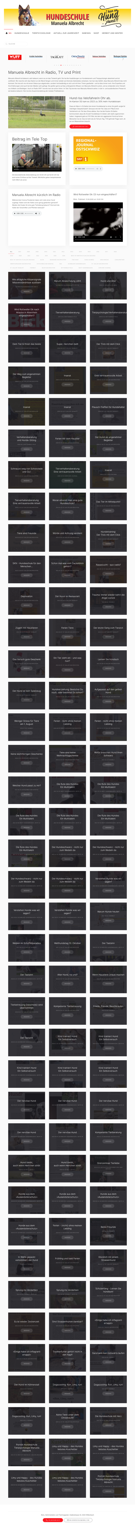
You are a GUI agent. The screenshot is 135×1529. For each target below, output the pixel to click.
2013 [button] (71, 251)
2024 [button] (46, 255)
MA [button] (10, 33)
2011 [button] (54, 251)
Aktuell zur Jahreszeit (66, 33)
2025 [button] (55, 255)
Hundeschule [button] (22, 33)
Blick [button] (42, 259)
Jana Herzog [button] (104, 259)
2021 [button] (29, 255)
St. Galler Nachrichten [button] (100, 263)
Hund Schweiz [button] (89, 259)
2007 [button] (19, 251)
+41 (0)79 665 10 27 (54, 1520)
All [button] (11, 251)
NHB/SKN (86, 33)
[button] (12, 59)
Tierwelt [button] (33, 267)
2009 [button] (37, 251)
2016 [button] (97, 251)
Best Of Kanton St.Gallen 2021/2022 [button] (83, 255)
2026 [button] (63, 255)
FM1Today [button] (75, 259)
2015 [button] (89, 251)
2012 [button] (63, 251)
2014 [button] (80, 251)
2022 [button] (37, 255)
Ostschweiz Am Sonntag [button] (45, 263)
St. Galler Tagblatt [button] (17, 267)
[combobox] (16, 44)
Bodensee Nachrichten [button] (58, 259)
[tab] (54, 65)
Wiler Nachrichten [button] (48, 267)
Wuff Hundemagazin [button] (86, 267)
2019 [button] (11, 255)
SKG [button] (60, 263)
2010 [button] (45, 251)
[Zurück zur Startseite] (67, 14)
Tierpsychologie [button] (41, 33)
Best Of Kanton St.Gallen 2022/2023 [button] (22, 259)
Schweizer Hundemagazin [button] (77, 263)
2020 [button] (20, 255)
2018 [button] (115, 251)
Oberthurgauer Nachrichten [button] (20, 263)
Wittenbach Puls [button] (67, 267)
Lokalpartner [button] (119, 259)
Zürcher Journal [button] (105, 267)
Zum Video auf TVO (81, 126)
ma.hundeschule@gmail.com (79, 1520)
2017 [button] (106, 251)
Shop (96, 33)
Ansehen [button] (27, 291)
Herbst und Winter (112, 33)
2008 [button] (28, 251)
